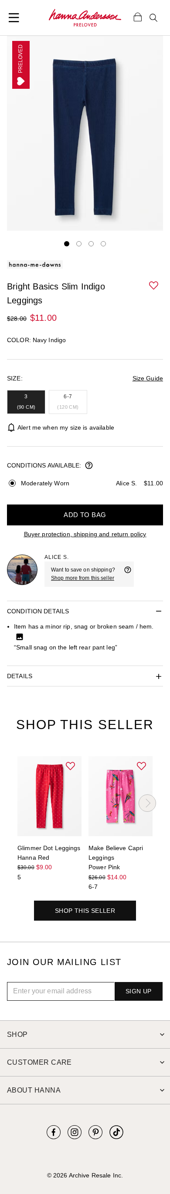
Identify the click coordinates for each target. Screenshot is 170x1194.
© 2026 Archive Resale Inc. (85, 1175)
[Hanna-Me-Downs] (85, 17)
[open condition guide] (89, 466)
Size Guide (148, 378)
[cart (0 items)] (138, 16)
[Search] (153, 18)
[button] (154, 286)
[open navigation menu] (14, 18)
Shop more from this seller (82, 578)
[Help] (128, 574)
